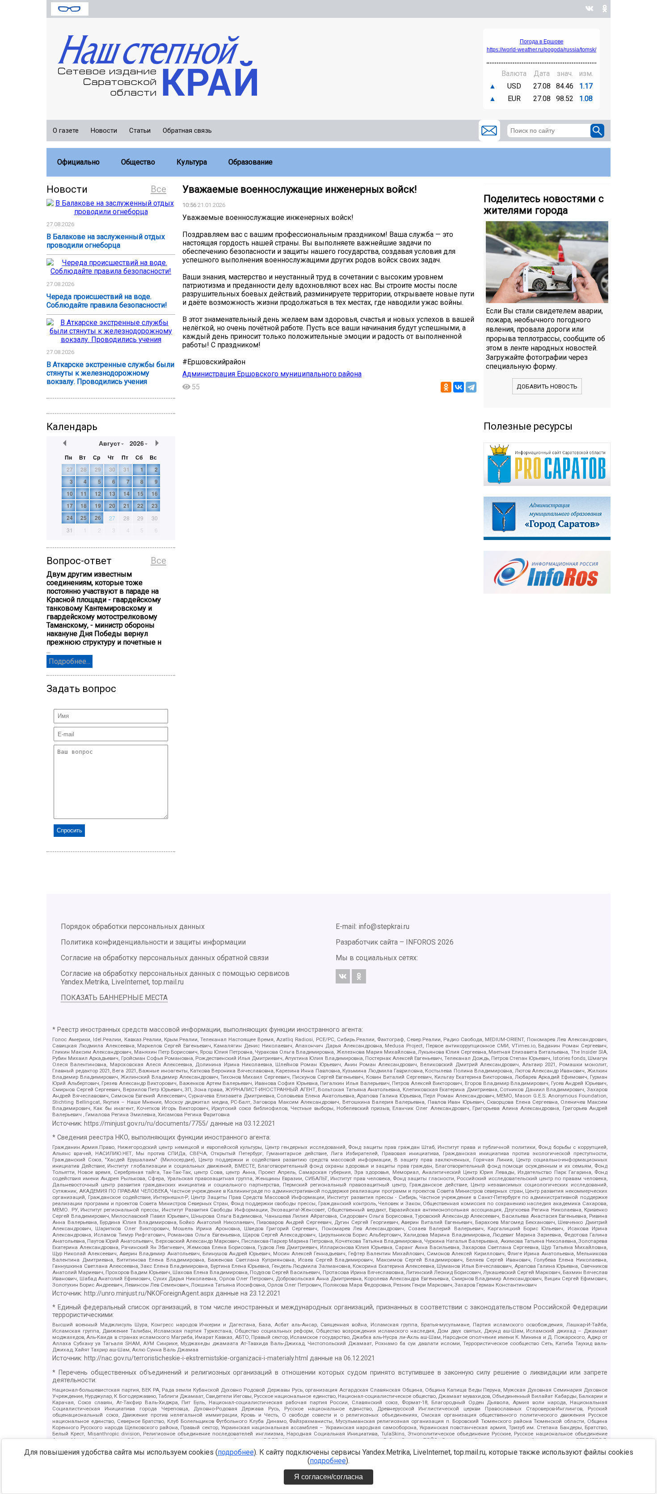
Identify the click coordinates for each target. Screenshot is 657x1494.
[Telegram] (471, 387)
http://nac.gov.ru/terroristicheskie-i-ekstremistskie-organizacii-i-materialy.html (196, 1358)
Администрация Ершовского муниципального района (272, 374)
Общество (138, 162)
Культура (192, 162)
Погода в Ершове (542, 41)
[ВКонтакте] (458, 387)
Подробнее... (69, 661)
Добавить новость (547, 386)
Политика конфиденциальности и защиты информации (153, 942)
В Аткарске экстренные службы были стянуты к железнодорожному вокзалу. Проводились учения (110, 373)
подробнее (236, 1452)
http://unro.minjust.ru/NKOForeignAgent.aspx (149, 1293)
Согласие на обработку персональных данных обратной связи (165, 958)
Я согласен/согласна (328, 1477)
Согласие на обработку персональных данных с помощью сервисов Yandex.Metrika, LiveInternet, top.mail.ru (175, 977)
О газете (66, 131)
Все (158, 189)
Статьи (140, 131)
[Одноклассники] (446, 387)
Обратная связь (187, 131)
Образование (250, 162)
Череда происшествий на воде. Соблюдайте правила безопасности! (106, 300)
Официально (78, 162)
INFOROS (421, 942)
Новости (104, 131)
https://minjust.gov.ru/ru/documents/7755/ (146, 1123)
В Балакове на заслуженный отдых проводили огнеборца (105, 240)
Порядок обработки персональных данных (133, 926)
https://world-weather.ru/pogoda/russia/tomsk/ (541, 49)
